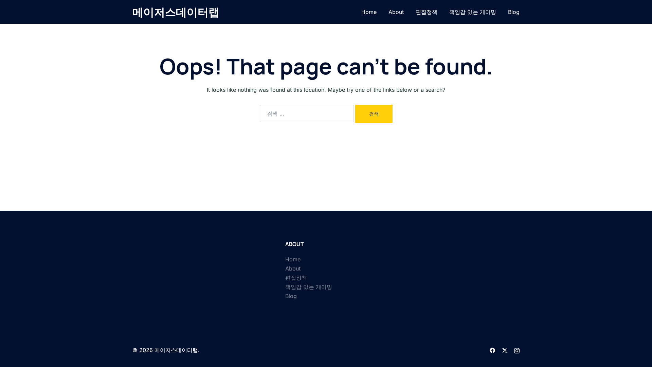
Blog (514, 11)
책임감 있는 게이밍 (472, 11)
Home (369, 11)
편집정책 (426, 11)
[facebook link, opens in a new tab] (492, 350)
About (396, 11)
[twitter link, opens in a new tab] (504, 350)
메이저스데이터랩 (175, 11)
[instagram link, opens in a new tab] (517, 350)
